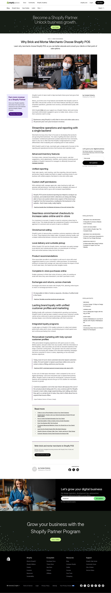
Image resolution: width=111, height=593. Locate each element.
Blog (8, 8)
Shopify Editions (31, 564)
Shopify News (16, 8)
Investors (29, 570)
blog (49, 38)
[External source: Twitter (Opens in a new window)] (73, 469)
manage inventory (37, 163)
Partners (49, 570)
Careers (29, 567)
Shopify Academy (42, 2)
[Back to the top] (8, 559)
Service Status (90, 570)
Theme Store (50, 564)
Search (100, 8)
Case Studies (25, 8)
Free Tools (69, 573)
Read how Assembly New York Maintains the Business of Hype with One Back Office (54, 207)
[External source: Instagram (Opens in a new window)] (92, 585)
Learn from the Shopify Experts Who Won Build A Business (52, 429)
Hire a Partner (90, 567)
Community (32, 2)
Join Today (55, 27)
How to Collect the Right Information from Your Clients (51, 418)
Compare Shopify (71, 564)
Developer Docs (51, 561)
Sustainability (30, 576)
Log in (91, 2)
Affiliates (49, 573)
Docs (24, 2)
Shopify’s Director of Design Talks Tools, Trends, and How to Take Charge (56, 431)
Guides (68, 567)
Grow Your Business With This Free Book (48, 423)
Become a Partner (15, 114)
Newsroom (30, 573)
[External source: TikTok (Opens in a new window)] (96, 585)
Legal (37, 585)
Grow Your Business (57, 38)
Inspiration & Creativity (89, 241)
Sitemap (54, 585)
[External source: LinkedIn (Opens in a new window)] (77, 469)
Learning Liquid (87, 309)
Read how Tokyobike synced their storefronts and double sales (49, 299)
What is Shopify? (31, 561)
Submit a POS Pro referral (42, 454)
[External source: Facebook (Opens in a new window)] (69, 469)
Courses (68, 570)
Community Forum (91, 564)
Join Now (100, 2)
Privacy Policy (45, 585)
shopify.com (84, 2)
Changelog (69, 576)
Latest (33, 8)
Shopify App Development (90, 226)
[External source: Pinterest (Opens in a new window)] (103, 585)
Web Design (86, 302)
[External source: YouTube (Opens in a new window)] (88, 585)
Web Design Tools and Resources (91, 219)
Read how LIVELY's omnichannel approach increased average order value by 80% (53, 368)
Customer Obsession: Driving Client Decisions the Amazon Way (53, 433)
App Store (49, 567)
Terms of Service (27, 585)
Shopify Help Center (91, 561)
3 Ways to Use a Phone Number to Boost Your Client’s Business (53, 412)
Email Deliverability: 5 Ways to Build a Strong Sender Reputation (53, 420)
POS (41, 110)
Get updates (93, 163)
